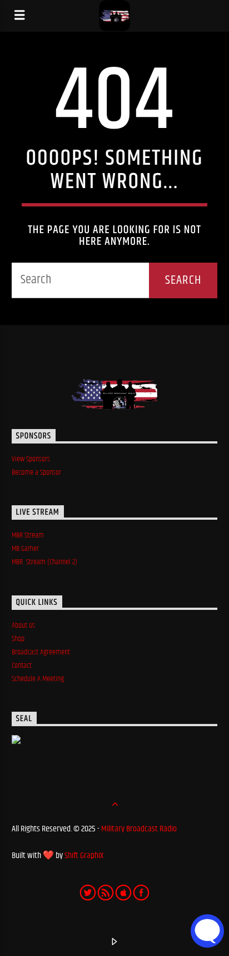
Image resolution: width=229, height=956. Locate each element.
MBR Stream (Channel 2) (44, 562)
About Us (23, 625)
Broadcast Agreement (41, 652)
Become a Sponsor (36, 472)
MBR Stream (28, 535)
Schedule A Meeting (39, 679)
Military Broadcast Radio (139, 829)
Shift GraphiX (83, 856)
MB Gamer (25, 549)
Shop (18, 639)
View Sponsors (31, 459)
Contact (22, 665)
